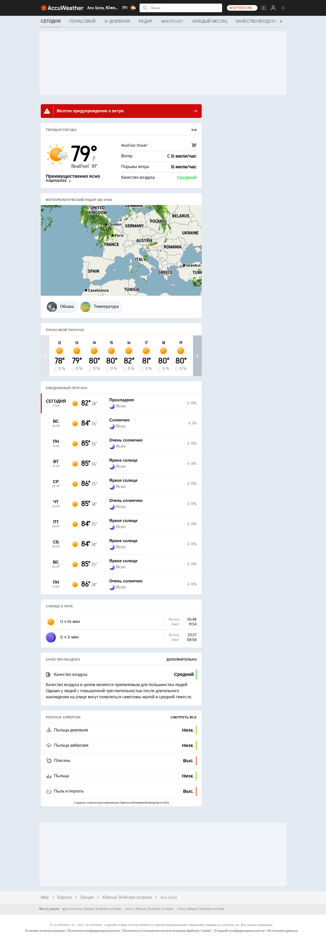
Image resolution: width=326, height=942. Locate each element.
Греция (87, 897)
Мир (45, 897)
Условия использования (45, 931)
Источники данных (282, 931)
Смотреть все (184, 717)
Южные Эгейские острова (127, 897)
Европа (64, 897)
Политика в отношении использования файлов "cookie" (167, 931)
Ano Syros (168, 897)
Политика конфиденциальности (93, 931)
